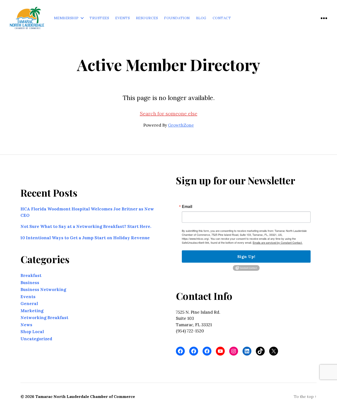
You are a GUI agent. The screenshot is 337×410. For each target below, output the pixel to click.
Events (122, 18)
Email (187, 206)
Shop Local (32, 331)
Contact (222, 18)
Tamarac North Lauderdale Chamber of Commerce (85, 396)
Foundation (177, 18)
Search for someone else (168, 113)
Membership (66, 18)
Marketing (31, 310)
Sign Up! (246, 256)
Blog (201, 18)
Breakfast (30, 275)
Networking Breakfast (44, 317)
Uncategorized (36, 338)
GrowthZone (181, 125)
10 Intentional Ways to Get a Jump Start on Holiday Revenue (85, 237)
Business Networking (43, 289)
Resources (147, 18)
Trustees (99, 18)
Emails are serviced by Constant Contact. (277, 242)
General (29, 303)
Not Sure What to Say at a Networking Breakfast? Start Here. (85, 226)
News (26, 324)
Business (29, 282)
